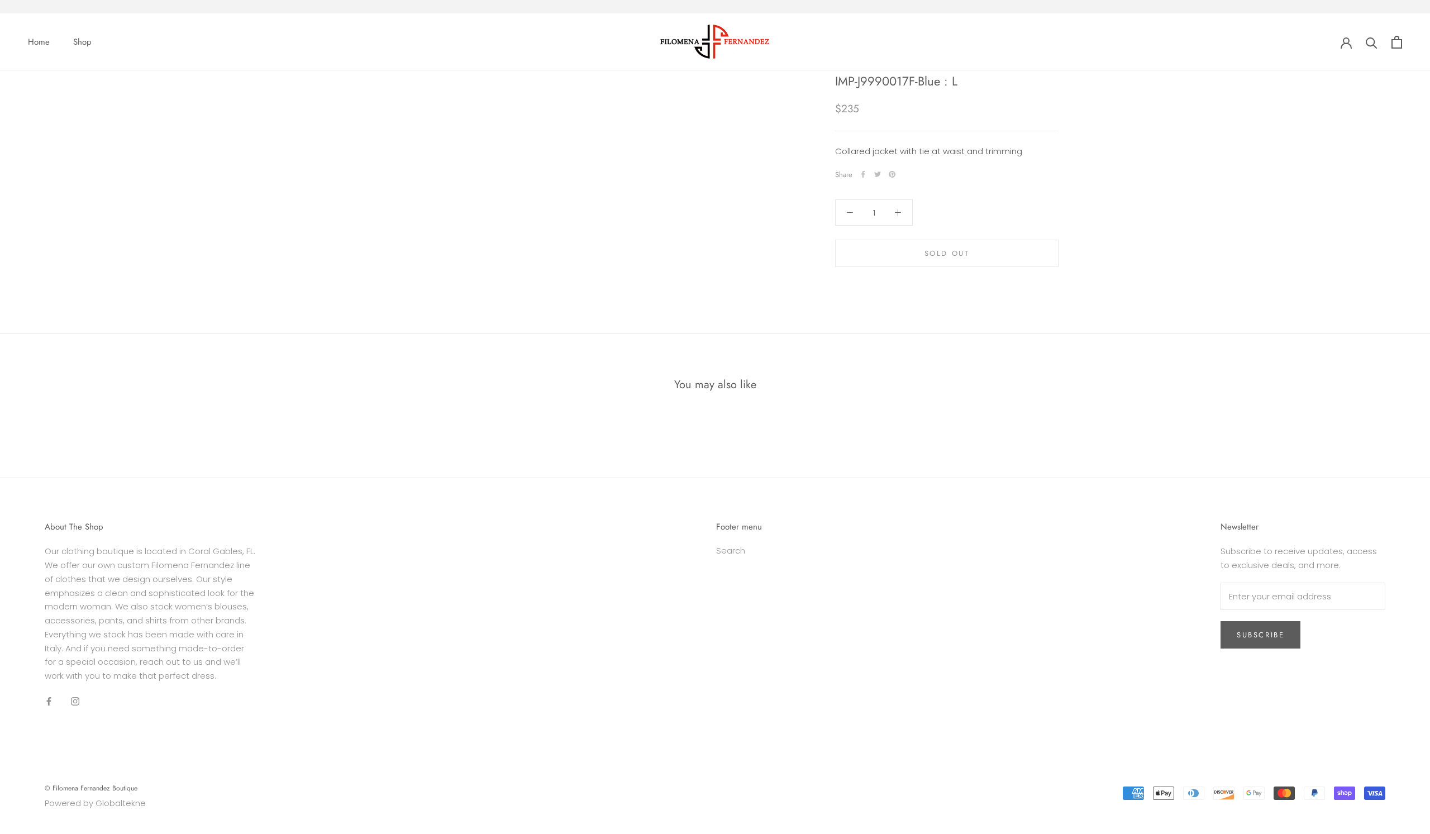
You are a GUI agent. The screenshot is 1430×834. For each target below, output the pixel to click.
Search (730, 550)
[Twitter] (877, 174)
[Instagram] (75, 701)
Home (39, 42)
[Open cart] (1396, 42)
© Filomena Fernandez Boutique (91, 788)
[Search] (1371, 42)
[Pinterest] (892, 174)
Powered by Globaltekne (95, 803)
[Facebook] (863, 174)
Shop (82, 42)
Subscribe (1260, 635)
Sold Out (947, 253)
